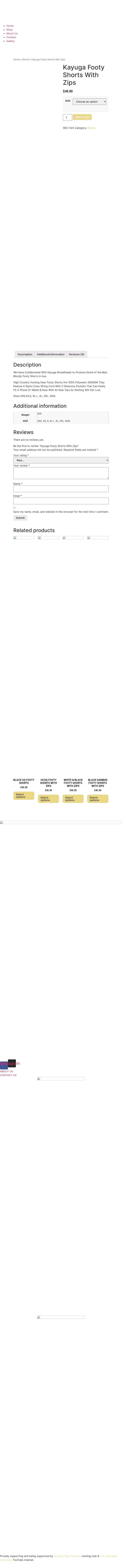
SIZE (67, 101)
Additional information (50, 354)
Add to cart (82, 117)
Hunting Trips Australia (67, 1556)
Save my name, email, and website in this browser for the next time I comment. (60, 511)
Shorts (25, 59)
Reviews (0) (76, 354)
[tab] (25, 354)
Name (17, 483)
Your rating (21, 455)
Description (25, 354)
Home (16, 59)
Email (17, 496)
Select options (20, 795)
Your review (21, 465)
